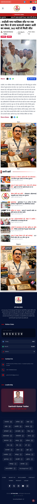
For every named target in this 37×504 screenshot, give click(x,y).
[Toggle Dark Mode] (30, 8)
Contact (32, 477)
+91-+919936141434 (11, 370)
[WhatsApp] (36, 2)
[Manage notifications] (33, 500)
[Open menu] (2, 8)
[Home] (16, 8)
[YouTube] (27, 2)
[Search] (34, 8)
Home (4, 477)
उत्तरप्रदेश (3, 37)
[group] (18, 145)
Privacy (18, 481)
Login (26, 481)
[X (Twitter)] (30, 2)
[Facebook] (24, 2)
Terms (11, 481)
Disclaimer (22, 477)
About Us (12, 477)
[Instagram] (18, 486)
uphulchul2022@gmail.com (12, 375)
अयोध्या (9, 37)
